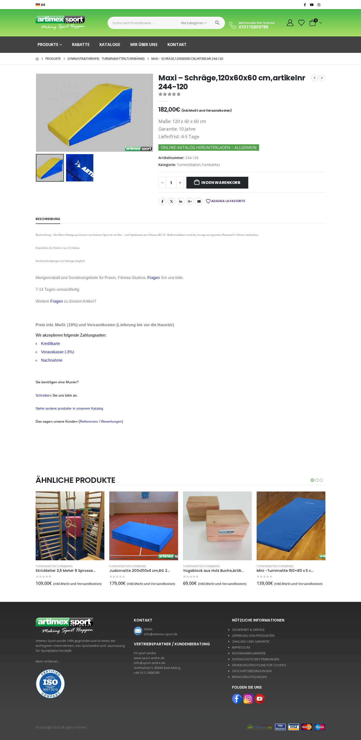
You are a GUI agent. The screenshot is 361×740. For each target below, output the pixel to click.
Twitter (171, 201)
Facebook (162, 201)
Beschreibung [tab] (48, 219)
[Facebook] (305, 4)
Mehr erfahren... (48, 661)
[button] (37, 112)
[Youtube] (312, 4)
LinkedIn (181, 201)
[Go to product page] (70, 525)
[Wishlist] (301, 23)
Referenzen (89, 421)
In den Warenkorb (220, 182)
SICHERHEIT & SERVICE (248, 629)
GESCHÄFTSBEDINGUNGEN (252, 671)
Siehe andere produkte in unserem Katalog (69, 408)
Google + (190, 201)
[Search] (217, 23)
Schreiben (44, 395)
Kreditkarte (50, 343)
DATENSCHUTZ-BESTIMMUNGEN (255, 659)
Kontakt (177, 44)
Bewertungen (111, 421)
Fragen (153, 278)
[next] (322, 77)
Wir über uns (143, 44)
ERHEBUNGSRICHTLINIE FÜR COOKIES (259, 665)
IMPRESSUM (241, 647)
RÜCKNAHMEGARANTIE (249, 653)
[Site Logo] (60, 23)
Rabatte (80, 44)
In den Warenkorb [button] (96, 499)
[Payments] (286, 727)
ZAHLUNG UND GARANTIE (250, 641)
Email (199, 201)
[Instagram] (319, 4)
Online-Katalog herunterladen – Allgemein (209, 147)
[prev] (314, 77)
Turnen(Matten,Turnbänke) (198, 164)
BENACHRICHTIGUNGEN (249, 677)
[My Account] (290, 22)
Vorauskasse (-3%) (57, 352)
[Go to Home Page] (37, 59)
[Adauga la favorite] (101, 566)
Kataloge (109, 44)
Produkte (48, 44)
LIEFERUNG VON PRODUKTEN (253, 635)
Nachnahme (51, 360)
